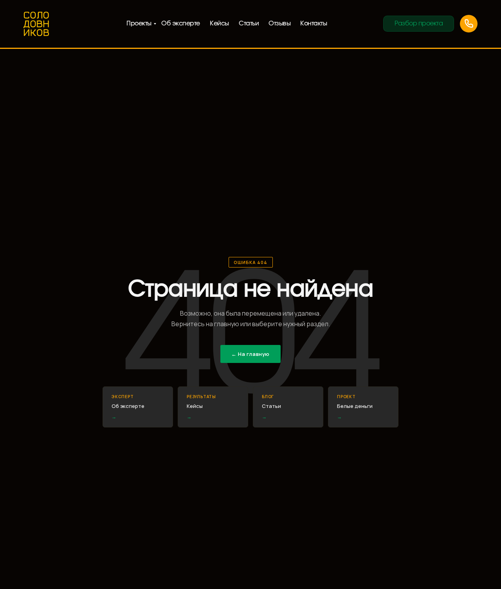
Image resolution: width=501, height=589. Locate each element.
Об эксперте (180, 23)
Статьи (249, 23)
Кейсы (219, 23)
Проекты (138, 23)
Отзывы (279, 23)
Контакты (313, 23)
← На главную (250, 353)
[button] (418, 24)
